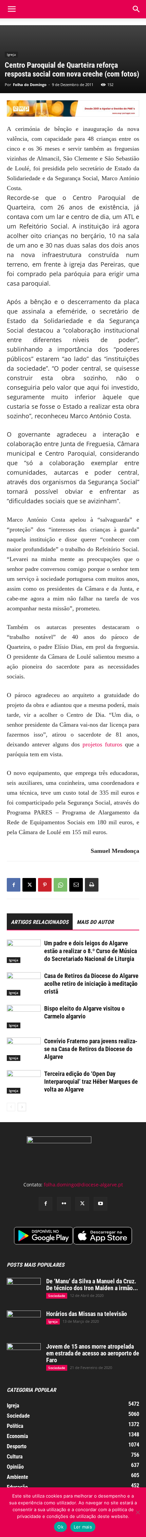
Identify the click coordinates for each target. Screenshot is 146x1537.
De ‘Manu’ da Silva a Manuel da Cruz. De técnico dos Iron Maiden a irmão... (92, 1284)
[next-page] (22, 1107)
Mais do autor (95, 922)
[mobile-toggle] (11, 9)
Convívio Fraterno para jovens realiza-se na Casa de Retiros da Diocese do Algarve (91, 1048)
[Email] (76, 885)
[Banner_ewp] (73, 108)
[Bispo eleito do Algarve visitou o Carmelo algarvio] (24, 1016)
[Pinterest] (45, 885)
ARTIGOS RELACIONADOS (40, 922)
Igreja (11, 54)
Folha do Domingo (30, 84)
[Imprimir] (91, 885)
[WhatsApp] (60, 885)
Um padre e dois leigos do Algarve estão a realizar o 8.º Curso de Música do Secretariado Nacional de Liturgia (90, 951)
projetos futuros (102, 744)
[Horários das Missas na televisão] (24, 1322)
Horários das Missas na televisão (86, 1313)
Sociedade (56, 1295)
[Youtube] (100, 1204)
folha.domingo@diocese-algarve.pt (83, 1184)
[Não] (137, 1512)
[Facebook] (13, 885)
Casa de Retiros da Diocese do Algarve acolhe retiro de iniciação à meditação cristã (91, 983)
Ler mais (83, 1527)
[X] (29, 885)
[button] (136, 9)
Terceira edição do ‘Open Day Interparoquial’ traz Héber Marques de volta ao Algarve (91, 1081)
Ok (60, 1527)
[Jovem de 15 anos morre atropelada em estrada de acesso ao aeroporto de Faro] (24, 1355)
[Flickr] (64, 1204)
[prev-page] (11, 1107)
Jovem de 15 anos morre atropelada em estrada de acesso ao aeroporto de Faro (92, 1353)
